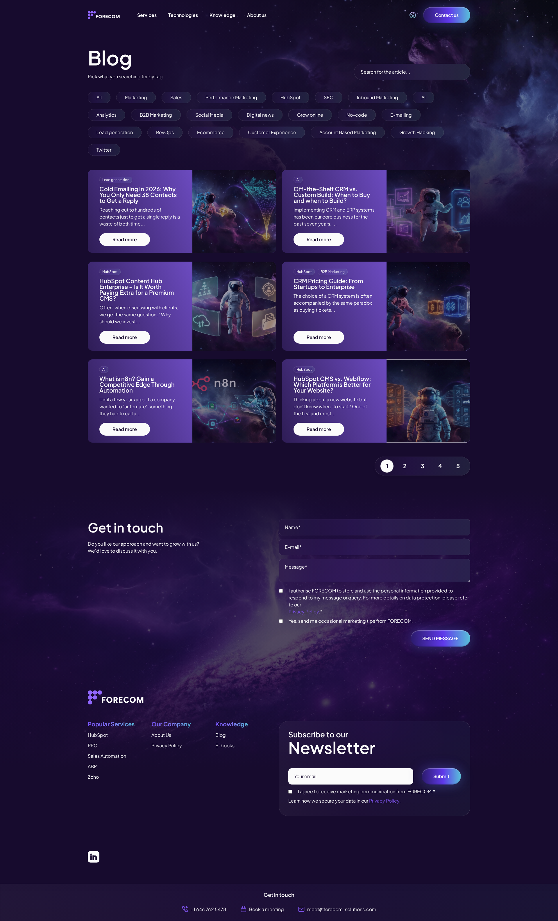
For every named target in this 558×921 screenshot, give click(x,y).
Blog (220, 735)
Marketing (136, 97)
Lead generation (114, 132)
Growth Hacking (417, 132)
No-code (356, 115)
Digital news (260, 115)
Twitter (103, 150)
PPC (92, 745)
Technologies (183, 15)
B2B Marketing (156, 115)
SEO (329, 97)
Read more (124, 239)
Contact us (447, 15)
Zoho (93, 777)
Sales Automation (107, 756)
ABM (93, 766)
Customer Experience (272, 132)
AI (423, 97)
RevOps (165, 132)
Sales (176, 97)
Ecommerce (211, 132)
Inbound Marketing (377, 97)
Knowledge (222, 15)
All (99, 97)
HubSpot (290, 97)
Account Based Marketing (347, 132)
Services (147, 15)
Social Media (209, 115)
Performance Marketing (231, 97)
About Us (161, 735)
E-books (225, 745)
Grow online (310, 115)
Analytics (106, 115)
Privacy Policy (304, 611)
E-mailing (401, 115)
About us (257, 15)
